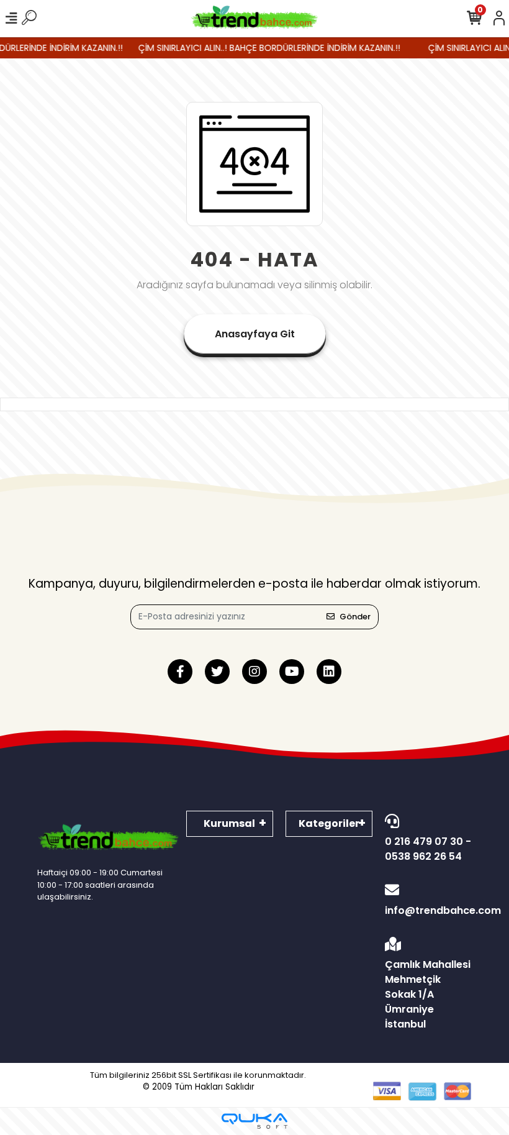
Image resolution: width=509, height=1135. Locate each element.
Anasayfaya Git (255, 334)
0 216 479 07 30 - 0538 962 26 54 (428, 849)
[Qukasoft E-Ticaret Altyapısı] (254, 1121)
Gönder (355, 616)
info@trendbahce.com (428, 910)
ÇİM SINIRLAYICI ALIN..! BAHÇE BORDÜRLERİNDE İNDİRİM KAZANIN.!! (262, 48)
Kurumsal (229, 823)
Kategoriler (329, 823)
